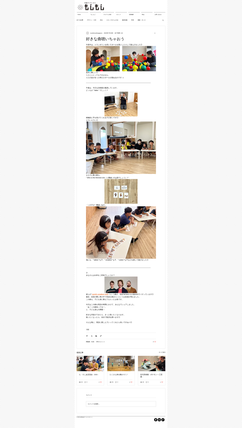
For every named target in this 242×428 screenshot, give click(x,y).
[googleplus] (163, 419)
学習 (132, 20)
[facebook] (155, 419)
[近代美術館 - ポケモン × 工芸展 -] (151, 363)
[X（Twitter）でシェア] (91, 336)
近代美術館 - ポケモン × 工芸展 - (151, 376)
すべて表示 (162, 352)
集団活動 (124, 20)
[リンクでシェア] (101, 336)
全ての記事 (80, 20)
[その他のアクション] (155, 33)
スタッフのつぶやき (112, 20)
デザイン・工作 (91, 20)
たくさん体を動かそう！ (119, 375)
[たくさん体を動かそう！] (121, 363)
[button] (163, 20)
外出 (101, 20)
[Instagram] (159, 419)
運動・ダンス (142, 20)
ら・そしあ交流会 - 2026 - (89, 375)
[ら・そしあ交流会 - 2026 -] (90, 363)
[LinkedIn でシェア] (96, 336)
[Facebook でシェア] (87, 336)
